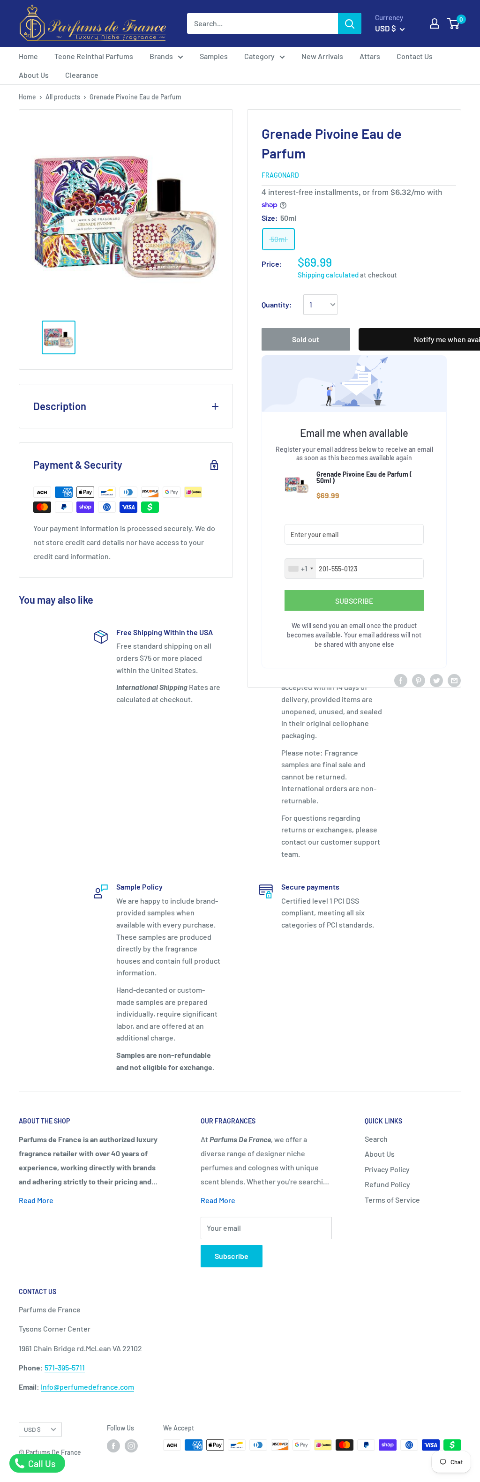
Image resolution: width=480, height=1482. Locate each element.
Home (28, 56)
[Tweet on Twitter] (436, 680)
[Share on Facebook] (400, 680)
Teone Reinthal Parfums (93, 56)
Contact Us (415, 56)
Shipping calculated (328, 274)
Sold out (305, 339)
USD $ (32, 1429)
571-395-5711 (65, 1367)
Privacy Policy (387, 1169)
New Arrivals (322, 56)
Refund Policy (387, 1184)
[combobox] (300, 568)
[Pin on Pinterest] (418, 680)
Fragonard (280, 175)
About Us (34, 74)
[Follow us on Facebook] (113, 1445)
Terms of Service (392, 1199)
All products (62, 97)
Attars (370, 56)
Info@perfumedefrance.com (87, 1386)
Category (259, 56)
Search (376, 1138)
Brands (161, 56)
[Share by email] (454, 680)
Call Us (41, 1463)
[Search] (349, 23)
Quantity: (277, 304)
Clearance (81, 74)
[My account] (434, 23)
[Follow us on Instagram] (131, 1445)
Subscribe (231, 1255)
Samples (214, 56)
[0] (453, 23)
